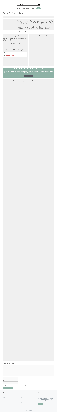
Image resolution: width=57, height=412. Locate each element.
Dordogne (22, 399)
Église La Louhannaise (28, 236)
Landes (21, 397)
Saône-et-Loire (22, 403)
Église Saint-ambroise (28, 143)
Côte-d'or (22, 400)
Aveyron (21, 402)
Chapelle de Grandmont (28, 174)
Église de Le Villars (28, 267)
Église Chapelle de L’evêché (28, 297)
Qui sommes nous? (6, 395)
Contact (38, 8)
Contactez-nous (28, 76)
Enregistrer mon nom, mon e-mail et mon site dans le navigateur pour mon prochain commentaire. (20, 385)
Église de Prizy (28, 205)
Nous (33, 8)
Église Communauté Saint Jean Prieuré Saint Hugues (28, 328)
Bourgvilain (21, 17)
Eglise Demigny (28, 359)
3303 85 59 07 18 (10, 52)
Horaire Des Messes (25, 8)
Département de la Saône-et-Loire (14, 17)
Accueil (18, 8)
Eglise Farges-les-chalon (28, 112)
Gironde (21, 395)
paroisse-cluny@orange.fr (10, 55)
